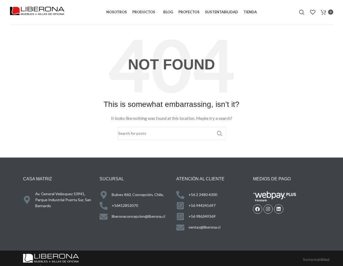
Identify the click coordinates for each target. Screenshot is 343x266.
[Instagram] (268, 209)
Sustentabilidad (316, 259)
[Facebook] (257, 209)
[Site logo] (37, 11)
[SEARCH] (219, 133)
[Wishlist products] (312, 12)
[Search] (301, 12)
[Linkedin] (278, 209)
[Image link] (51, 259)
